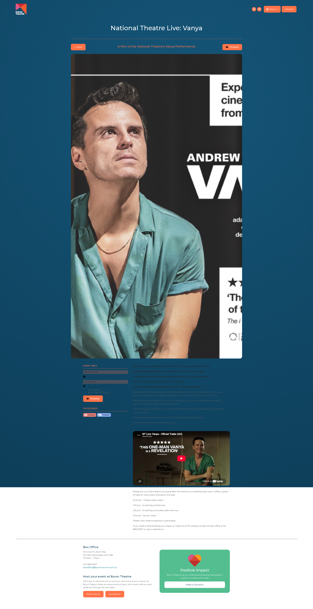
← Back (78, 47)
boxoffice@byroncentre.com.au (100, 567)
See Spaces (115, 594)
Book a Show (93, 594)
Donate (289, 9)
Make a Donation (195, 584)
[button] (272, 9)
